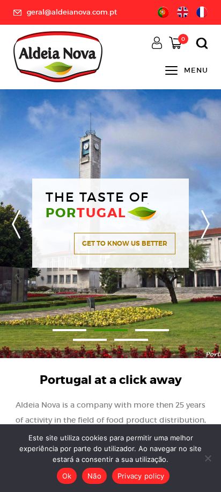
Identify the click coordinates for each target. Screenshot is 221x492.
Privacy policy (141, 476)
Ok (67, 476)
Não (94, 476)
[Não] (207, 458)
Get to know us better (124, 243)
